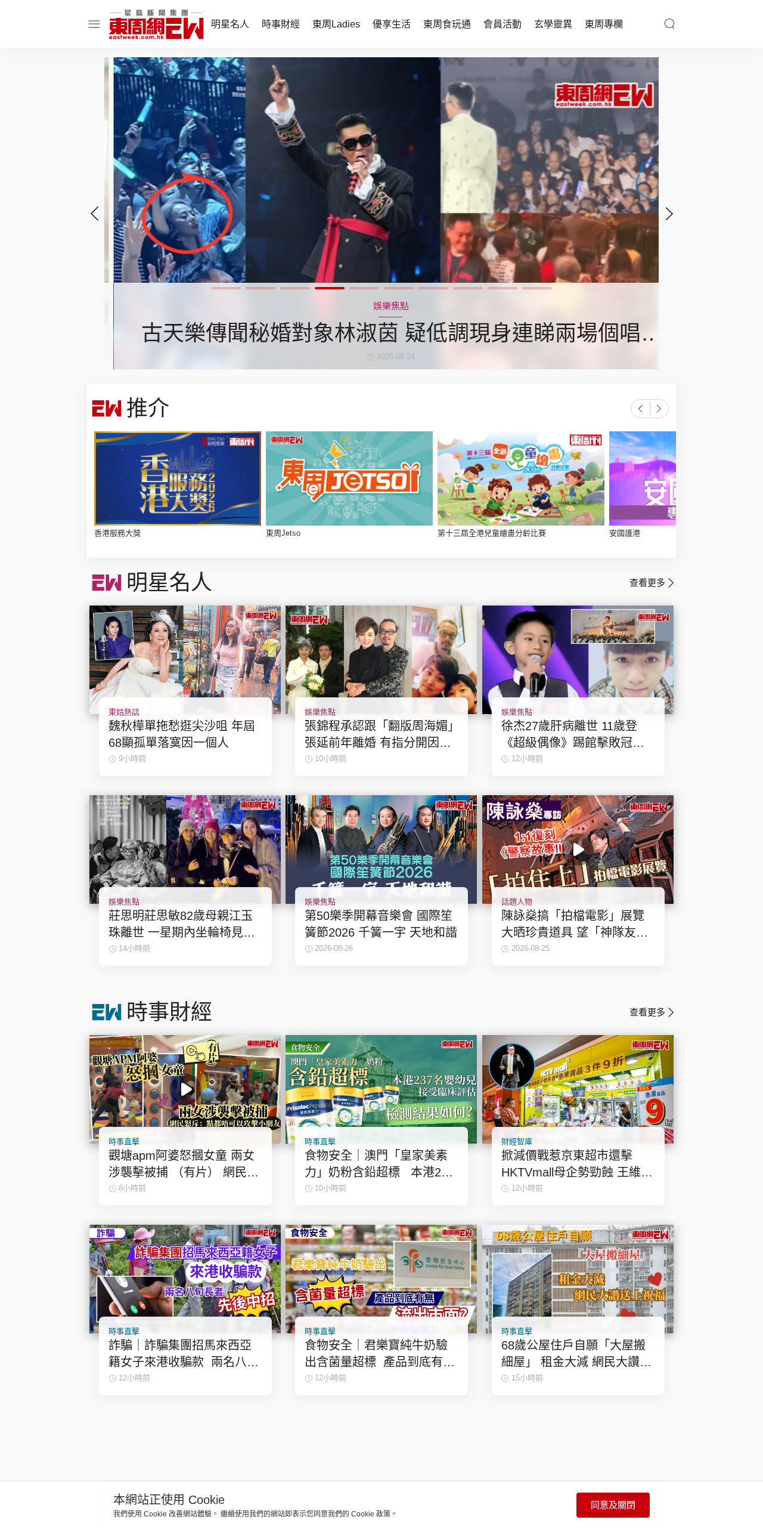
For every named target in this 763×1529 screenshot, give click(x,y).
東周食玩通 (447, 24)
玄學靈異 (553, 24)
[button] (669, 213)
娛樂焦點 (320, 712)
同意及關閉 (613, 1505)
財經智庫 (516, 1141)
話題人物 (516, 901)
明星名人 (230, 24)
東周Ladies (336, 24)
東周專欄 (604, 24)
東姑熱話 (123, 712)
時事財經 (281, 24)
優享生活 (392, 24)
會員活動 (502, 24)
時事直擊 (123, 1141)
